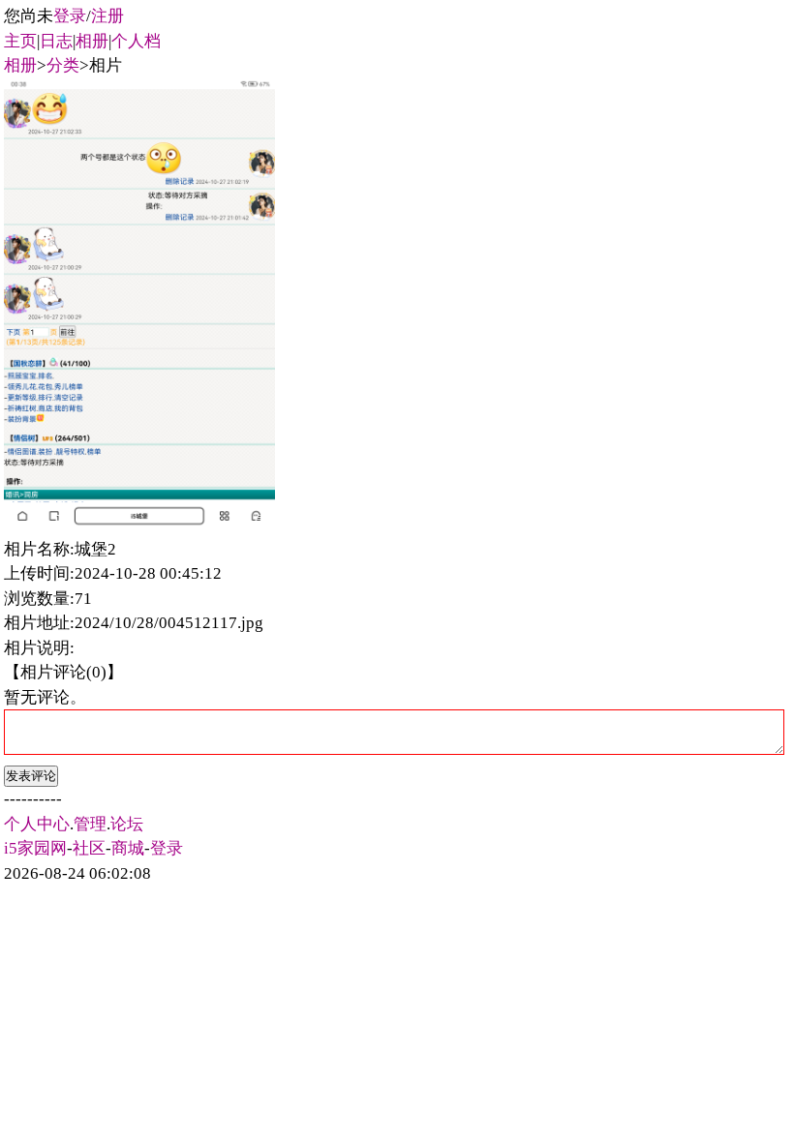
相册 (92, 41)
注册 (107, 16)
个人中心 (37, 824)
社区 (89, 848)
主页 (20, 41)
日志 (56, 41)
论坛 (126, 824)
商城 (127, 848)
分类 (62, 65)
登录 (69, 16)
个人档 (136, 41)
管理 (90, 824)
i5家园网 (35, 848)
